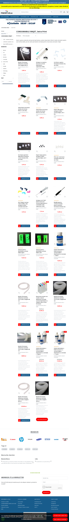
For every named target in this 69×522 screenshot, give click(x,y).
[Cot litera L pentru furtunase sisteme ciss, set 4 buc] (60, 54)
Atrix (4, 75)
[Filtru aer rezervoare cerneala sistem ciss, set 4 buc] (60, 146)
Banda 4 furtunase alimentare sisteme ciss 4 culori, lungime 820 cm (23, 399)
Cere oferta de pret (42, 419)
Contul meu (55, 16)
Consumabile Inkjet (14, 16)
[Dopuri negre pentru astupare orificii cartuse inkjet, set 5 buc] (42, 146)
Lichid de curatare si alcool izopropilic (8, 41)
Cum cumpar (20, 501)
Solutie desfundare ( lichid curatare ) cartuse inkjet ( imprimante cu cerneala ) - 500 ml (42, 351)
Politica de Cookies (5, 507)
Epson (4, 50)
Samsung (5, 70)
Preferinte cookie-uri (26, 519)
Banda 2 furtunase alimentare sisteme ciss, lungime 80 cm (23, 64)
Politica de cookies (5, 517)
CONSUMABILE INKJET (5, 27)
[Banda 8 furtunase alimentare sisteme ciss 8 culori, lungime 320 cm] (42, 388)
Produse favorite (54, 509)
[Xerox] (4, 442)
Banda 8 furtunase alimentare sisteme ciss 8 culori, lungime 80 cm (60, 299)
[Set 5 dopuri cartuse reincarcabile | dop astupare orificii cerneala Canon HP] (24, 192)
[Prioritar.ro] (7, 12)
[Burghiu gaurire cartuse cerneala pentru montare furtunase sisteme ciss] (60, 192)
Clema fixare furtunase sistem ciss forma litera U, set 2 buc (42, 111)
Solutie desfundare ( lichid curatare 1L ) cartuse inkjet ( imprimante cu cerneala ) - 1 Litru (60, 351)
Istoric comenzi (54, 507)
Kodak (4, 66)
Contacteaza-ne (37, 501)
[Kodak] (39, 442)
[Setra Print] (21, 442)
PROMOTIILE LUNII (34, 16)
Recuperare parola (55, 505)
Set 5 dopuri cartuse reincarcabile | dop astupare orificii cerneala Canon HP (23, 204)
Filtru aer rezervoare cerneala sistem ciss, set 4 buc (59, 158)
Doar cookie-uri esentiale (60, 519)
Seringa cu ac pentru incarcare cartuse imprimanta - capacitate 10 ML (41, 64)
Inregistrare (53, 503)
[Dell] (12, 442)
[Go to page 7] (38, 472)
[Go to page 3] (32, 472)
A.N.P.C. (36, 507)
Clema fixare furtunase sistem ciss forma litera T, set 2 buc (24, 109)
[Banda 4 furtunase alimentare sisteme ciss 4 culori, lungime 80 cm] (24, 288)
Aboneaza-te (46, 492)
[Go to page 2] (30, 472)
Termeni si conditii (5, 501)
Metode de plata (21, 505)
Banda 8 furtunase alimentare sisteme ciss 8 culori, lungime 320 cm (41, 399)
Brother (5, 57)
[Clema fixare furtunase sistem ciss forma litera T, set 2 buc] (24, 99)
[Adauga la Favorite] (29, 59)
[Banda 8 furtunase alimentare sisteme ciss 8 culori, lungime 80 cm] (60, 288)
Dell (4, 64)
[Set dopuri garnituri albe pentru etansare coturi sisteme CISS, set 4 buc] (24, 146)
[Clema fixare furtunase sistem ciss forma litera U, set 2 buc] (42, 99)
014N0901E (12, 449)
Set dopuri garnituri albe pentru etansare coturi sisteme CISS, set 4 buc (23, 157)
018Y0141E (27, 449)
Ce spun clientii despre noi (45, 16)
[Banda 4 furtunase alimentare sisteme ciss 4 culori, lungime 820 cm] (24, 388)
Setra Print (3, 33)
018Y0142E (35, 449)
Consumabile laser (25, 16)
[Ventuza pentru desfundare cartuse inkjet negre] (24, 239)
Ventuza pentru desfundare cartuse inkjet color (41, 251)
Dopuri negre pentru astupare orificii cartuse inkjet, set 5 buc (41, 157)
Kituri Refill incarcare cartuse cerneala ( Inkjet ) (8, 44)
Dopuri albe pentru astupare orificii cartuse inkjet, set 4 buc (59, 112)
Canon (4, 54)
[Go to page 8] (39, 472)
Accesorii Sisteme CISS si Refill (23, 67)
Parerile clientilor (4, 505)
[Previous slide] (3, 439)
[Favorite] (61, 12)
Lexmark (5, 59)
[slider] (2, 83)
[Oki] (65, 442)
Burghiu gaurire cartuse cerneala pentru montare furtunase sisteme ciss (59, 204)
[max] (11, 81)
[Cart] (67, 12)
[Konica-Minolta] (47, 442)
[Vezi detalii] (19, 59)
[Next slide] (66, 439)
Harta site (36, 505)
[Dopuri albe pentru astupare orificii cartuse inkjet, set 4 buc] (60, 99)
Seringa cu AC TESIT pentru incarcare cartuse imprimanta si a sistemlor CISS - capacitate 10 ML (41, 203)
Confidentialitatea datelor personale (8, 503)
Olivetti (4, 68)
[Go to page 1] (29, 473)
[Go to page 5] (35, 472)
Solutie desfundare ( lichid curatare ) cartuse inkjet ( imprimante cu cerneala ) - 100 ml (60, 252)
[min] (4, 81)
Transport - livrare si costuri (23, 507)
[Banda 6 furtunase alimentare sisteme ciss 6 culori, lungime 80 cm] (24, 338)
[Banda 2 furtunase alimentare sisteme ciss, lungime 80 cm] (24, 54)
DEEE (2, 509)
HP (4, 52)
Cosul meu (20, 503)
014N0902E (19, 449)
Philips (4, 73)
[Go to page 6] (36, 472)
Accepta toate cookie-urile (60, 515)
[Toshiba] (56, 442)
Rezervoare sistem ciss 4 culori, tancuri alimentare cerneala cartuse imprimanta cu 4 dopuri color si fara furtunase (42, 300)
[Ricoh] (30, 442)
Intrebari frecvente (38, 503)
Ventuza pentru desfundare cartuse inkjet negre (23, 251)
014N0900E (4, 449)
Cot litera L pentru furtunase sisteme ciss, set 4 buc (60, 64)
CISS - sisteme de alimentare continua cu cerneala (8, 39)
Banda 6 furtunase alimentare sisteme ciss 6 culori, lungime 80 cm (24, 348)
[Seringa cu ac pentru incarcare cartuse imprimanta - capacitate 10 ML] (42, 54)
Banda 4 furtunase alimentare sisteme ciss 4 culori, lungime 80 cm (24, 299)
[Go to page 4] (33, 472)
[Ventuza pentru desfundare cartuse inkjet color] (42, 239)
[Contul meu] (64, 12)
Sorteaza (18, 36)
